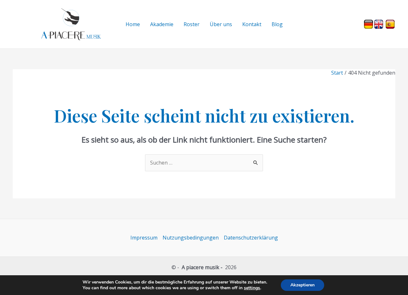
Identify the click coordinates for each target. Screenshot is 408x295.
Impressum (143, 237)
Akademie (161, 24)
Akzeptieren (302, 285)
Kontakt (251, 24)
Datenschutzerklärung (251, 237)
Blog (277, 24)
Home (133, 24)
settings (252, 288)
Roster (192, 24)
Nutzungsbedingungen (191, 237)
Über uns (221, 24)
